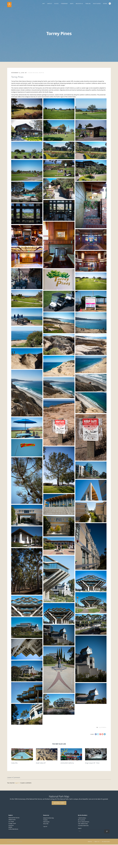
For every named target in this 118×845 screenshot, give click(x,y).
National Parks (59, 803)
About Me (45, 823)
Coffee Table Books (13, 829)
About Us (97, 841)
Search (110, 3)
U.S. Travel (11, 821)
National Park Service (13, 817)
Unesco (49, 3)
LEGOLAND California (67, 763)
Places (56, 3)
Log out (45, 826)
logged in (17, 783)
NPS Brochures (106, 841)
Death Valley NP (41, 763)
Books (105, 3)
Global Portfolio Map (48, 818)
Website (90, 841)
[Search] (107, 831)
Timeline (88, 3)
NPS (44, 3)
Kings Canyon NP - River (92, 763)
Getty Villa (14, 763)
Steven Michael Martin (36, 72)
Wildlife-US (79, 3)
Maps (71, 3)
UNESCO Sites (12, 819)
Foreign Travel (12, 823)
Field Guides (97, 3)
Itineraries (64, 3)
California (102, 727)
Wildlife (10, 827)
